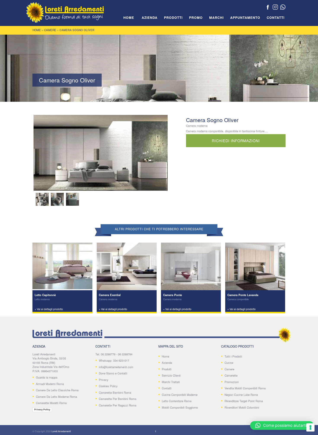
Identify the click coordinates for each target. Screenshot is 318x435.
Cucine (229, 363)
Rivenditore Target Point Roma (244, 401)
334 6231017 (121, 360)
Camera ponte (172, 295)
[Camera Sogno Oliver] (101, 153)
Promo (196, 18)
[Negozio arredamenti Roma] (71, 15)
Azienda (149, 18)
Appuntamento (245, 18)
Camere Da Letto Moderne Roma (56, 397)
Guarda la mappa (46, 377)
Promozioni (232, 382)
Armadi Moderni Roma (50, 384)
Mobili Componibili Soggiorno (180, 407)
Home (128, 18)
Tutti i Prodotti (233, 356)
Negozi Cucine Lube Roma (241, 395)
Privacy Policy (42, 409)
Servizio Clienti (171, 375)
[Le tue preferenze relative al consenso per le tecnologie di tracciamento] (310, 427)
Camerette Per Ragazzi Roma (117, 405)
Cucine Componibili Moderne (180, 395)
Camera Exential (110, 295)
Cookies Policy (108, 386)
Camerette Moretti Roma (51, 403)
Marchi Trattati (171, 382)
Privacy (103, 380)
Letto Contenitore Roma (176, 401)
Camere (50, 30)
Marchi (216, 18)
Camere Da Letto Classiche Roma (57, 390)
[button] (282, 425)
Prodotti (173, 18)
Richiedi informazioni (236, 140)
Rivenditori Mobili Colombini (242, 407)
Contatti (275, 18)
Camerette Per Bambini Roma (117, 399)
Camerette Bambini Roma (115, 392)
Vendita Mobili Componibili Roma (245, 388)
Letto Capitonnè (45, 295)
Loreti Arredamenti (61, 431)
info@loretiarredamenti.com (116, 367)
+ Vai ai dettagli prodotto (49, 309)
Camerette (231, 375)
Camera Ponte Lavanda (242, 295)
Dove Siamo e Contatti (113, 373)
